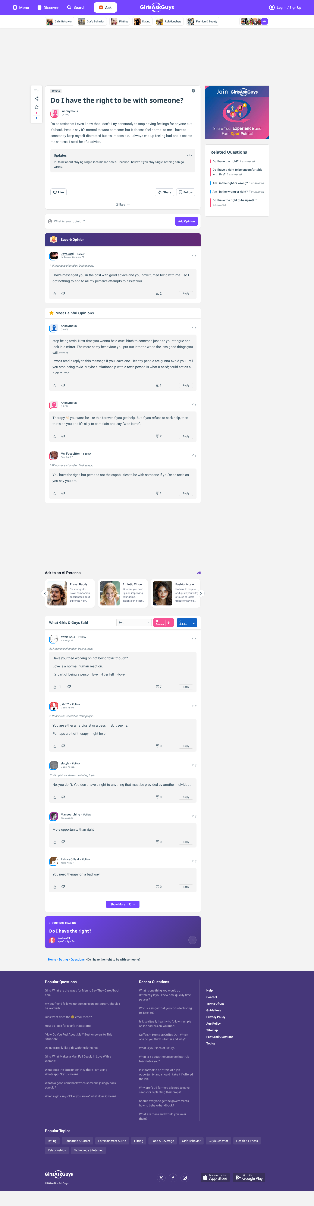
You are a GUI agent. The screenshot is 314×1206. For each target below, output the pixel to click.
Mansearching (70, 814)
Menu (24, 7)
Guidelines (213, 1010)
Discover (51, 7)
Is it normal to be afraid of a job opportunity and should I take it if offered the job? (166, 1074)
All (199, 572)
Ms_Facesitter (70, 453)
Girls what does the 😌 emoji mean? (68, 1017)
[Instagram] (184, 1178)
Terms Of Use (215, 1003)
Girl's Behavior (63, 21)
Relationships (173, 21)
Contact (211, 997)
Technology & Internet (88, 1150)
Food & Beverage (162, 1141)
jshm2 (65, 704)
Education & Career (77, 1141)
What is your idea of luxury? (157, 1048)
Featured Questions (219, 1037)
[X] (161, 1178)
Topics (210, 1043)
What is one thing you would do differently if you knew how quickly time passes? (165, 995)
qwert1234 (68, 637)
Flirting (123, 21)
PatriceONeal (70, 859)
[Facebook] (173, 1178)
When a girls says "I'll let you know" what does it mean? (80, 1096)
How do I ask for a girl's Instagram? (68, 1025)
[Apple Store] (217, 1178)
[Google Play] (250, 1178)
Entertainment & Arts (112, 1141)
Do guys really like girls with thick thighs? (71, 1047)
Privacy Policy (215, 1017)
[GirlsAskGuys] (59, 1178)
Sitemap (212, 1030)
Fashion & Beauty (206, 21)
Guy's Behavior (95, 21)
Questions (78, 959)
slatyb (65, 763)
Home (52, 959)
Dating (146, 21)
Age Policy (213, 1023)
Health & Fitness (247, 1141)
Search (79, 7)
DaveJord (67, 254)
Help (209, 990)
